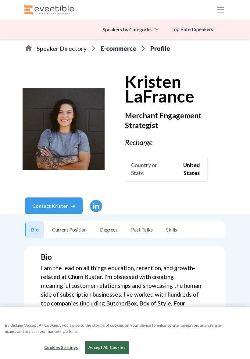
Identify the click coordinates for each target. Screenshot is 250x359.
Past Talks (142, 229)
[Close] (240, 316)
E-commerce (118, 48)
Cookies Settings (61, 347)
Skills (171, 229)
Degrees (109, 229)
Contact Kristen (50, 206)
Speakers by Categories (127, 29)
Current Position (69, 229)
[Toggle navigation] (221, 10)
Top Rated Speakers (192, 29)
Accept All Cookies (106, 347)
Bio (35, 229)
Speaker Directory (62, 48)
